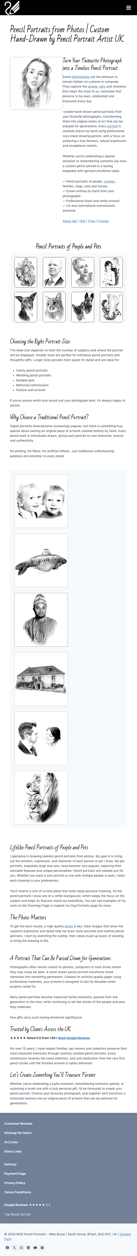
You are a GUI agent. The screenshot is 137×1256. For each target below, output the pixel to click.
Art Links (11, 1142)
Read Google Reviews (74, 1038)
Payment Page (15, 1173)
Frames (103, 221)
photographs (81, 77)
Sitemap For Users (18, 1133)
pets (102, 86)
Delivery (10, 1164)
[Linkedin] (28, 1248)
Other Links (13, 1151)
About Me (70, 221)
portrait (112, 126)
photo (69, 926)
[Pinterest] (42, 1248)
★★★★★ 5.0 (27, 1205)
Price (91, 221)
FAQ (82, 221)
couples (109, 181)
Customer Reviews (18, 1123)
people (93, 86)
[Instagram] (21, 1248)
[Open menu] (128, 7)
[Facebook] (7, 1248)
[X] (14, 1248)
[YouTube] (35, 1248)
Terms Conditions (17, 1192)
